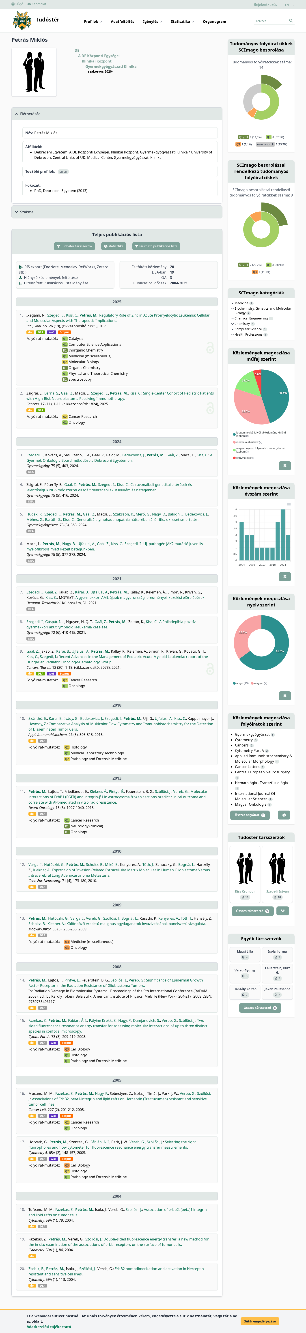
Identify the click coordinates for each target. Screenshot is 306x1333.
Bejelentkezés (265, 4)
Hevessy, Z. (37, 723)
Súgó (19, 4)
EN (287, 5)
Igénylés (151, 21)
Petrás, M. (88, 315)
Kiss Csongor (245, 891)
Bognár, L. (186, 864)
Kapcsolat (38, 4)
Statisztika (181, 21)
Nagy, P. (124, 1020)
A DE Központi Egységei (99, 55)
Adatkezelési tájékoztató (49, 1326)
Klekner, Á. (98, 791)
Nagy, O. (159, 514)
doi (30, 332)
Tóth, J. (148, 864)
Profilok (91, 21)
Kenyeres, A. (168, 918)
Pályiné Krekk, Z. (102, 1020)
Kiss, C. (72, 315)
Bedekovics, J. (133, 455)
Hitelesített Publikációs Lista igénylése (55, 282)
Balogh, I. (175, 514)
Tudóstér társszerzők (76, 246)
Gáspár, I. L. (54, 621)
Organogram (214, 21)
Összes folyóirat (249, 815)
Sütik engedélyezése (260, 1321)
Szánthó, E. (37, 718)
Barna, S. (51, 393)
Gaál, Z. (67, 393)
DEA (40, 332)
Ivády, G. (71, 718)
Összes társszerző (252, 911)
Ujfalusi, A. (86, 543)
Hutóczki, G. (54, 864)
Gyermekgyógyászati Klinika (111, 66)
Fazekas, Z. (37, 1020)
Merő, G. (143, 514)
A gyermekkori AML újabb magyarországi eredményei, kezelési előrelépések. (140, 597)
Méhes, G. (34, 519)
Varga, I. (35, 864)
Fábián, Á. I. (77, 1020)
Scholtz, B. (94, 864)
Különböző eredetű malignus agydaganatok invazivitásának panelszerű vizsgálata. (136, 923)
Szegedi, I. (55, 315)
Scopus (64, 332)
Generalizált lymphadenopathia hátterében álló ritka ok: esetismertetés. (137, 519)
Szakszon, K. (123, 514)
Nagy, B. (69, 543)
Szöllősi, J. (163, 791)
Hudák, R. (34, 514)
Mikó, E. (111, 864)
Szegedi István (277, 891)
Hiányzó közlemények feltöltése (50, 277)
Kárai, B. (82, 592)
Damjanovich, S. (146, 1020)
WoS (51, 332)
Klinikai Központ (97, 61)
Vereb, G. (181, 791)
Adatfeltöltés (122, 21)
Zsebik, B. (36, 1268)
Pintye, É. (116, 791)
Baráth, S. (53, 519)
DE (77, 50)
